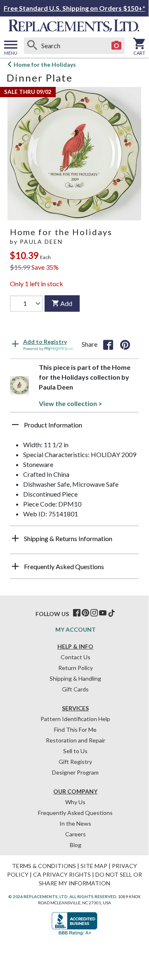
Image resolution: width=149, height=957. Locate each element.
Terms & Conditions (44, 865)
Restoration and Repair (75, 740)
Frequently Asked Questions (75, 812)
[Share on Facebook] (108, 344)
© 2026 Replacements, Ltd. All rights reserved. (62, 896)
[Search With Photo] (116, 45)
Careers (75, 834)
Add (66, 303)
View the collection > (70, 403)
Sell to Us (75, 750)
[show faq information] (15, 566)
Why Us (75, 801)
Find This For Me (75, 729)
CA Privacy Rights (62, 874)
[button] (74, 427)
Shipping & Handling (75, 678)
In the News (75, 823)
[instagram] (94, 613)
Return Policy (75, 667)
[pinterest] (85, 613)
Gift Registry (75, 761)
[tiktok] (111, 613)
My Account (75, 629)
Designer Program (75, 772)
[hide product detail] (15, 424)
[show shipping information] (15, 538)
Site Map (93, 865)
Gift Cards (75, 689)
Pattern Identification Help (75, 718)
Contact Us (75, 657)
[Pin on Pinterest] (125, 344)
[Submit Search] (32, 45)
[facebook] (76, 613)
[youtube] (102, 613)
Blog (75, 844)
